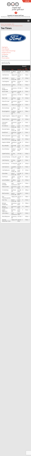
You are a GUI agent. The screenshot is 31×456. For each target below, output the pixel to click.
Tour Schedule (7, 24)
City (12, 69)
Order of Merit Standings (8, 51)
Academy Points (6, 52)
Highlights (5, 47)
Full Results (5, 54)
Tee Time (26, 69)
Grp (23, 69)
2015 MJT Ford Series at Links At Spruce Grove (11, 25)
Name (3, 69)
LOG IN (27, 1)
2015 (13, 24)
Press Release (5, 49)
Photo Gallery (5, 58)
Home (2, 24)
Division (20, 69)
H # (29, 69)
